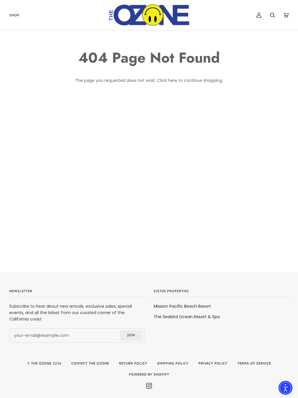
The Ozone (41, 363)
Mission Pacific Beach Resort (182, 306)
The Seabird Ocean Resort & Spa (187, 317)
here (172, 80)
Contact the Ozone (90, 363)
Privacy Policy (213, 363)
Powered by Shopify (149, 374)
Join (131, 335)
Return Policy (133, 363)
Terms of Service (254, 363)
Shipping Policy (173, 363)
